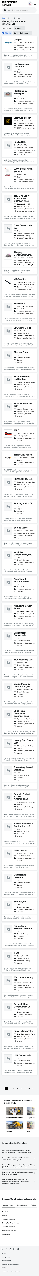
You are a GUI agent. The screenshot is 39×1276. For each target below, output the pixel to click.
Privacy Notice (6, 1257)
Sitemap (4, 1267)
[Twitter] (10, 1249)
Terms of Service (6, 1260)
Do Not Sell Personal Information (10, 1264)
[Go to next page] (32, 1088)
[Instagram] (14, 1249)
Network (6, 5)
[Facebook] (6, 1249)
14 (29, 1088)
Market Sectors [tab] (22, 1205)
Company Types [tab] (8, 1205)
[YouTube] (18, 1249)
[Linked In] (2, 1249)
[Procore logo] (9, 2)
